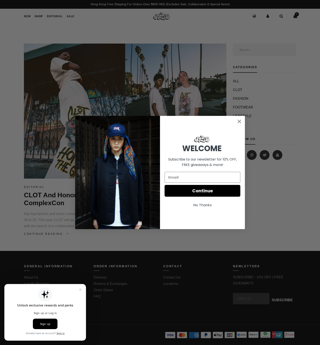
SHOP (39, 16)
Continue (202, 191)
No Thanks (202, 205)
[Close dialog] (239, 121)
